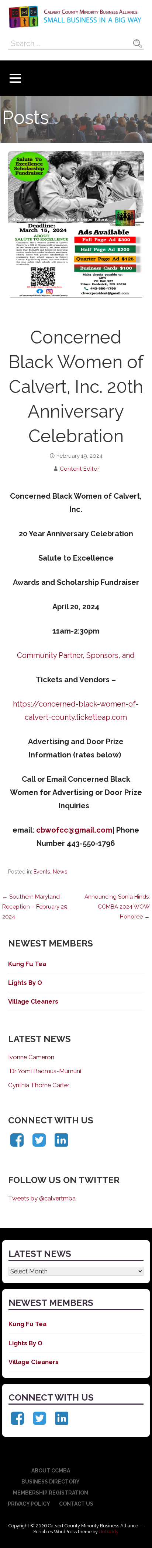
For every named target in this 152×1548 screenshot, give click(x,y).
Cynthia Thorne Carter (38, 1085)
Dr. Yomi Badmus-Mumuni (44, 1071)
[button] (15, 78)
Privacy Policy (29, 1504)
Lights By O (25, 982)
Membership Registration (50, 1493)
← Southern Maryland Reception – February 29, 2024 (35, 906)
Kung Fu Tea (27, 964)
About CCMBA (50, 1471)
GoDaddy (108, 1531)
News (60, 872)
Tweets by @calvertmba (42, 1198)
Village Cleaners (33, 1001)
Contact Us (76, 1504)
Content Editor (79, 469)
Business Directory (50, 1482)
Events (42, 872)
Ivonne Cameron (31, 1057)
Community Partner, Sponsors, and (76, 655)
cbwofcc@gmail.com (74, 830)
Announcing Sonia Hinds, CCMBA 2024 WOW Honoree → (117, 906)
